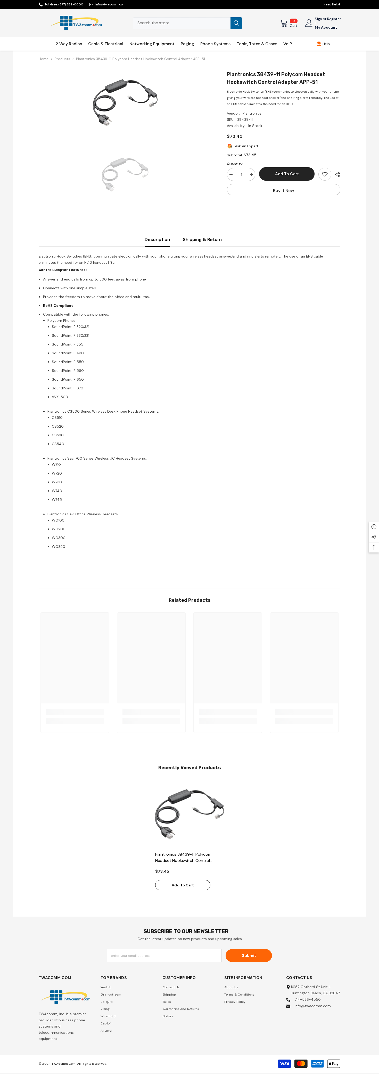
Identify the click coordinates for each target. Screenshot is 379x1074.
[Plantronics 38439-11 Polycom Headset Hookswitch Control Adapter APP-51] (189, 814)
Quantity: (235, 163)
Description (157, 239)
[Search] (187, 23)
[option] (125, 102)
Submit (249, 955)
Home (44, 59)
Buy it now (283, 190)
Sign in (318, 20)
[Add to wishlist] (324, 174)
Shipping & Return (202, 239)
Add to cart (287, 174)
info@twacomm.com (110, 4)
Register (334, 19)
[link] (323, 44)
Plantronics (252, 113)
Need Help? (332, 4)
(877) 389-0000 (70, 4)
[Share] (335, 174)
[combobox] (181, 23)
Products (62, 59)
